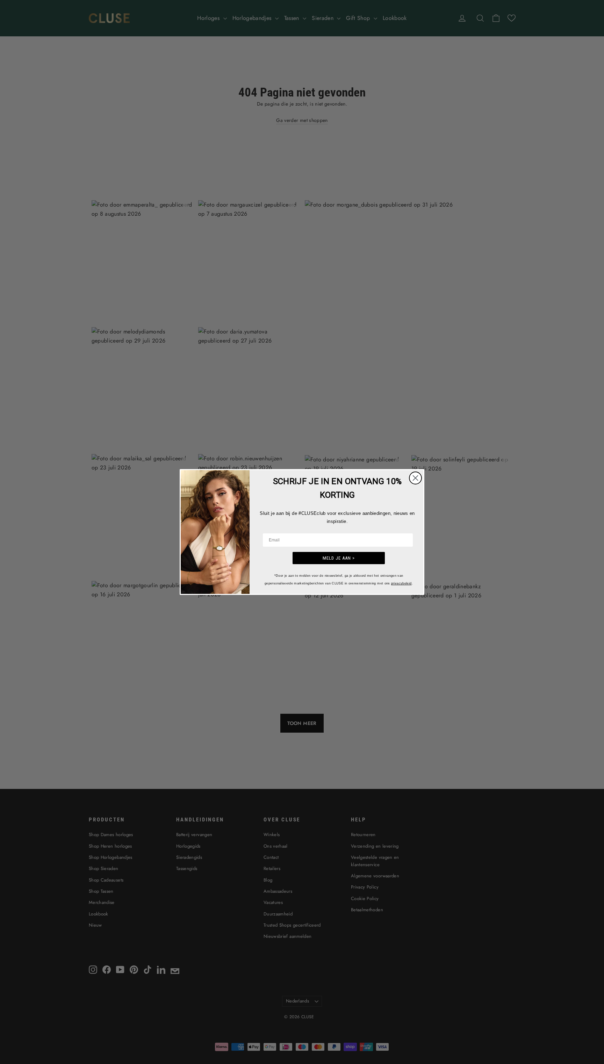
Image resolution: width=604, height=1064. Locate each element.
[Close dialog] (415, 478)
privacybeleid (401, 583)
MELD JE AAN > (339, 558)
